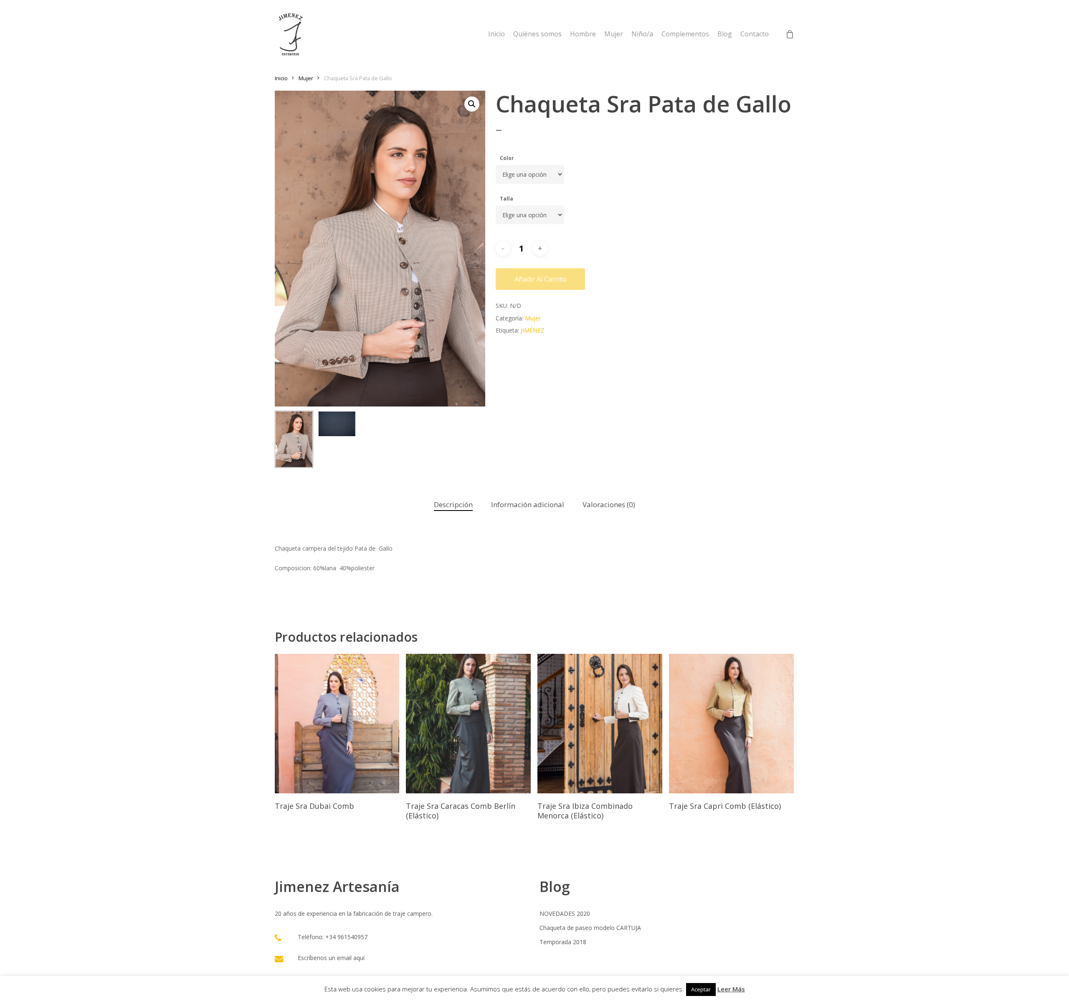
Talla (506, 198)
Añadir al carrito (540, 279)
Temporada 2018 (563, 942)
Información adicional (527, 504)
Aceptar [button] (701, 989)
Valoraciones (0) (609, 504)
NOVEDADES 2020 (565, 913)
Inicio (281, 78)
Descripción (453, 504)
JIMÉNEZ (533, 330)
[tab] (453, 505)
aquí (359, 958)
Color (507, 158)
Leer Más (731, 989)
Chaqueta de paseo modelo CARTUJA (590, 928)
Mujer (306, 78)
